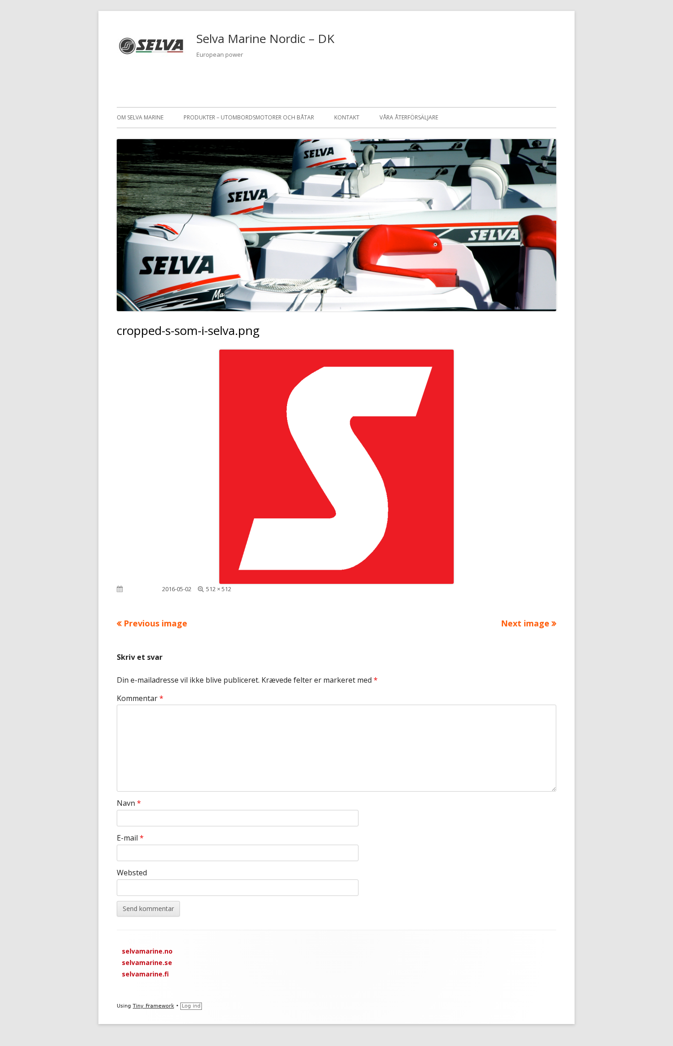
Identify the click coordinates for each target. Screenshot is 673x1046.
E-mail (130, 838)
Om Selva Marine (140, 117)
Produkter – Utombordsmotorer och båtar (249, 117)
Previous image (155, 623)
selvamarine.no (147, 951)
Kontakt (346, 117)
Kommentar (140, 698)
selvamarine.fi (145, 974)
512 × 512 (218, 589)
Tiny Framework (153, 1006)
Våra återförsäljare (409, 117)
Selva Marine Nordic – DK (265, 38)
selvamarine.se (147, 962)
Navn (129, 803)
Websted (132, 873)
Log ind (191, 1006)
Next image (525, 623)
